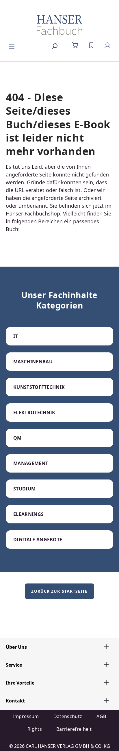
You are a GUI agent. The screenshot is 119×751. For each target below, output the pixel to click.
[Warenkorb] (75, 45)
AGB (101, 716)
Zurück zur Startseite (59, 591)
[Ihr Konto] (107, 45)
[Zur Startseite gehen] (59, 25)
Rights (34, 729)
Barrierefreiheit (74, 729)
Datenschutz (67, 716)
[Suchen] (54, 45)
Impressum (26, 716)
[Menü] (11, 45)
